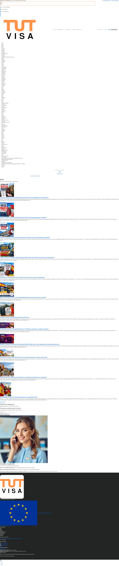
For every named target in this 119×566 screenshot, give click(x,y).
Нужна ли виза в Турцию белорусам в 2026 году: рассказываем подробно (23, 217)
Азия (2, 87)
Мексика (3, 118)
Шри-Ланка (3, 110)
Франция (3, 80)
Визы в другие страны (5, 122)
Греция (2, 58)
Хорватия (3, 81)
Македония (3, 69)
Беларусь (3, 142)
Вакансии (3, 161)
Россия (2, 143)
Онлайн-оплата (114, 29)
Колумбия (3, 129)
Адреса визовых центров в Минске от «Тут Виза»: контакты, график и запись (24, 329)
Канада (2, 115)
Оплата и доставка (4, 155)
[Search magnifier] (1, 3)
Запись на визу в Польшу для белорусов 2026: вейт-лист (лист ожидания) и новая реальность (29, 344)
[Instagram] (3, 549)
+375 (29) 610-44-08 (106, 0)
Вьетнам (3, 108)
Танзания (3, 137)
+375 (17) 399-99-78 (114, 0)
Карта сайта (20, 538)
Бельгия (2, 51)
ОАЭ (2, 100)
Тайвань (3, 109)
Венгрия (3, 54)
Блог (81, 29)
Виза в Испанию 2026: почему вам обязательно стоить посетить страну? (23, 297)
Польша (2, 48)
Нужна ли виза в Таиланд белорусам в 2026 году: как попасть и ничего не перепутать (27, 257)
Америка (3, 111)
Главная (31, 175)
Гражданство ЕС (61, 29)
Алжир (2, 135)
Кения (2, 136)
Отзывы (78, 29)
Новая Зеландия (4, 125)
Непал (2, 99)
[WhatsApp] (2, 546)
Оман (2, 101)
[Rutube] (1, 549)
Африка (2, 131)
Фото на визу (3, 157)
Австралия (3, 124)
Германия (3, 55)
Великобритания (4, 53)
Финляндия (3, 79)
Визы (55, 29)
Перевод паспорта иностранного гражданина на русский (11, 158)
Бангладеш (3, 91)
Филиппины (3, 127)
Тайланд (2, 89)
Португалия (3, 73)
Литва (2, 65)
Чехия (2, 82)
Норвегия (3, 72)
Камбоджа (3, 97)
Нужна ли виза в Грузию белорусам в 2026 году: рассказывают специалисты (24, 197)
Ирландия (3, 60)
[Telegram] (1, 546)
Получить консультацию (4, 414)
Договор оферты (15, 538)
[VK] (4, 549)
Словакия (3, 77)
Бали (2, 95)
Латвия (2, 64)
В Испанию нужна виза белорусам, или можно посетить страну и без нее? (23, 357)
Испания (3, 49)
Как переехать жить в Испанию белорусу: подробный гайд (18, 397)
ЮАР (2, 138)
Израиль (3, 92)
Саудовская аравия (4, 103)
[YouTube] (0, 549)
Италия (2, 62)
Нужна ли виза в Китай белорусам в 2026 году (14, 317)
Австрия (2, 50)
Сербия (2, 75)
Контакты (74, 29)
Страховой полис (4, 160)
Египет (2, 133)
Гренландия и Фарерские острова (7, 57)
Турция (2, 106)
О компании (68, 29)
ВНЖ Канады (3, 151)
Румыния (3, 74)
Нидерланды (3, 71)
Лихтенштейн (3, 67)
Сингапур (3, 104)
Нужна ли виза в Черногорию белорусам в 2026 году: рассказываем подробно (25, 237)
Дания (2, 59)
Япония (2, 90)
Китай (2, 98)
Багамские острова (4, 120)
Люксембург (3, 68)
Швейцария (3, 83)
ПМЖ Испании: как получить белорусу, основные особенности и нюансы (23, 377)
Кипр (2, 63)
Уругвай (2, 130)
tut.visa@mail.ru (4, 545)
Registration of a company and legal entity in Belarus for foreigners (13, 163)
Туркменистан (4, 105)
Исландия (3, 61)
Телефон (2, 413)
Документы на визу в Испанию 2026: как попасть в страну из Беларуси (22, 277)
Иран (2, 96)
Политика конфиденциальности (6, 538)
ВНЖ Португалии (4, 150)
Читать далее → (3, 202)
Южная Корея (4, 107)
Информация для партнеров (6, 162)
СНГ (2, 139)
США (2, 114)
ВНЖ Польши (3, 152)
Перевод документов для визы (7, 159)
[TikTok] (2, 549)
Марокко (3, 116)
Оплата (1, 530)
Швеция (2, 84)
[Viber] (0, 546)
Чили (2, 128)
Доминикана (3, 117)
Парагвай (3, 121)
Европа (2, 45)
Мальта (2, 70)
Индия (2, 94)
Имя (1, 411)
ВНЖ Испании (4, 147)
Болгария (3, 52)
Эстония (3, 86)
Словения (3, 78)
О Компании (2, 533)
